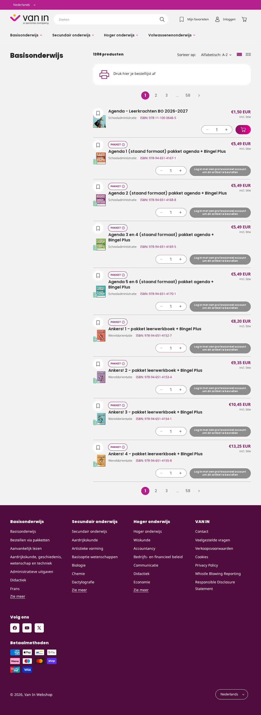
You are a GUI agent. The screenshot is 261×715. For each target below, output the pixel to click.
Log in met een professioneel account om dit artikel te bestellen (220, 170)
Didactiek (18, 580)
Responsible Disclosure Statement (215, 585)
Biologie (79, 565)
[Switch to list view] (239, 55)
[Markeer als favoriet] (98, 113)
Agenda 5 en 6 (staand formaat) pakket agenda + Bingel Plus (161, 284)
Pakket (116, 144)
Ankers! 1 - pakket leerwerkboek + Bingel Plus (154, 329)
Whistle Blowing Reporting (218, 573)
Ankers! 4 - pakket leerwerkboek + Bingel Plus (155, 454)
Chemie (78, 573)
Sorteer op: (186, 54)
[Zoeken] (162, 19)
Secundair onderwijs (89, 531)
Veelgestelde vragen (212, 540)
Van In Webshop (38, 694)
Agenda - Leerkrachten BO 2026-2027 (148, 111)
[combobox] (111, 19)
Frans (15, 588)
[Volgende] (199, 95)
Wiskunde (142, 540)
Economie (142, 582)
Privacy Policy (206, 565)
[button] (26, 35)
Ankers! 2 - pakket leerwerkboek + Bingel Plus (155, 370)
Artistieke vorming (87, 548)
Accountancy (144, 548)
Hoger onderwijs (148, 531)
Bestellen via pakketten (30, 540)
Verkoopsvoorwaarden (214, 548)
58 (188, 95)
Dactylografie (83, 582)
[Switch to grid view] (248, 55)
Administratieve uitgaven (31, 571)
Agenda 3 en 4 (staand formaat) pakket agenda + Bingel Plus (161, 237)
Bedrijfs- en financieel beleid (158, 556)
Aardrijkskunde (85, 540)
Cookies (201, 556)
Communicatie (146, 565)
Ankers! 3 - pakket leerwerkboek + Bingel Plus (155, 412)
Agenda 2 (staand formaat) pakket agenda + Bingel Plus (167, 193)
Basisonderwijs (23, 531)
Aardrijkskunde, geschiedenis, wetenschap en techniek (36, 560)
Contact (201, 531)
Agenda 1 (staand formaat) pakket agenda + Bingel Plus (167, 151)
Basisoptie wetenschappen (95, 556)
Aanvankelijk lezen (26, 548)
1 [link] (145, 95)
